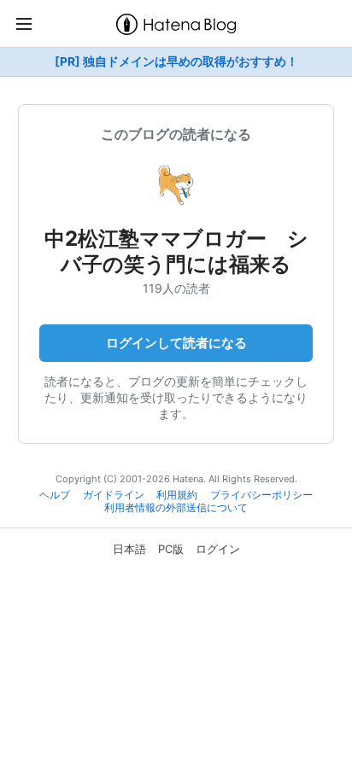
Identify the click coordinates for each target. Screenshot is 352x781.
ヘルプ (54, 495)
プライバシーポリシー (261, 495)
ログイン (218, 549)
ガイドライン (113, 495)
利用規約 (176, 495)
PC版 (171, 549)
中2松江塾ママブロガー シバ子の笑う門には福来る (176, 251)
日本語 (129, 549)
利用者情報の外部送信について (176, 508)
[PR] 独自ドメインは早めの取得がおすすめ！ (176, 61)
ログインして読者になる (176, 343)
